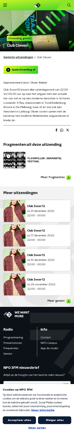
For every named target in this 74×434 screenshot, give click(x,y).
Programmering (13, 337)
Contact (46, 337)
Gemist (7, 353)
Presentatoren (12, 343)
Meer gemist (56, 300)
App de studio (49, 348)
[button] (5, 5)
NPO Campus (49, 343)
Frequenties (10, 348)
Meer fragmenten (53, 177)
